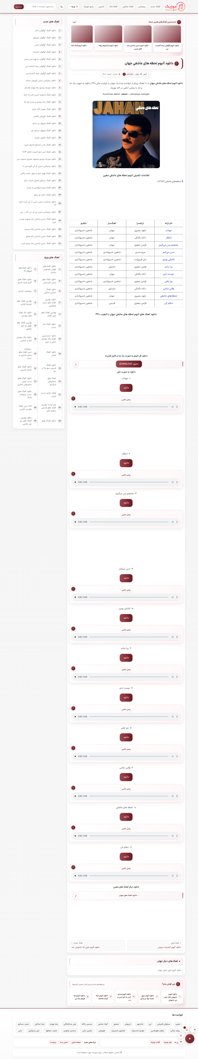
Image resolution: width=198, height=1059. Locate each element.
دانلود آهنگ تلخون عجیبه (45, 137)
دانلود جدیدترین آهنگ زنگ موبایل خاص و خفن (48, 339)
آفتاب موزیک (155, 1042)
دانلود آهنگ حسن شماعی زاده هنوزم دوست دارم (37, 221)
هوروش (102, 1030)
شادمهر (140, 1024)
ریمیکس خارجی (25, 291)
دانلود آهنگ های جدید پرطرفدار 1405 (25, 394)
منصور (116, 1024)
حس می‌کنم (169, 252)
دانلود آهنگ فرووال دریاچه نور (43, 130)
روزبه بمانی (175, 1030)
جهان (137, 74)
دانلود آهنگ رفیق (49, 420)
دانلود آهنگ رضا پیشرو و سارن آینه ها (40, 102)
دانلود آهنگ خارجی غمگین (50, 291)
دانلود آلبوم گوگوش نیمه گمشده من (41, 73)
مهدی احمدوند (137, 1030)
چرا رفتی (169, 281)
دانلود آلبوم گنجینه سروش (169, 947)
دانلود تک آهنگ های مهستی (25, 314)
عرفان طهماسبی (157, 1030)
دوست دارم (168, 274)
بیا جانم (169, 267)
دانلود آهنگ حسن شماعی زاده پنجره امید (38, 243)
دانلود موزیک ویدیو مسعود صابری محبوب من (36, 159)
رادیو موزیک (88, 6)
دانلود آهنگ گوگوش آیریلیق (44, 37)
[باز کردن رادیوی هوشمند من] (181, 1041)
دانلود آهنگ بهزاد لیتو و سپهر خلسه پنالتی (38, 173)
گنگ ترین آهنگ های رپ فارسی (25, 408)
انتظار (168, 238)
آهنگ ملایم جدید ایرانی (48, 395)
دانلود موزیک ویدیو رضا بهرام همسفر (40, 87)
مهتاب (169, 230)
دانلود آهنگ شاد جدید (49, 326)
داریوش (128, 1024)
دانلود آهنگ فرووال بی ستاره (44, 123)
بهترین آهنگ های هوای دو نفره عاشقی (24, 326)
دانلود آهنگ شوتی (51, 354)
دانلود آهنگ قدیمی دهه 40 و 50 (49, 368)
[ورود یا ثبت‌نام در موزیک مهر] (181, 1036)
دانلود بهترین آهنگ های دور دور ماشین (26, 421)
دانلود (126, 388)
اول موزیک (167, 1042)
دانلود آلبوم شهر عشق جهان (169, 970)
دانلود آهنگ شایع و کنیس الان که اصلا (40, 94)
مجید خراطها (51, 1030)
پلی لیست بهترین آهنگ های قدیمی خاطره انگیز (48, 407)
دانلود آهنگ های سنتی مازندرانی (49, 281)
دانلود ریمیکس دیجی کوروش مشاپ (41, 80)
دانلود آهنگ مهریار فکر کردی (44, 109)
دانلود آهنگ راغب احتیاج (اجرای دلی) (40, 144)
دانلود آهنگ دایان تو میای (45, 194)
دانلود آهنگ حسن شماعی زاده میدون (40, 229)
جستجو (19, 6)
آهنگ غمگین (128, 6)
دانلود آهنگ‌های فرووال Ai (25, 269)
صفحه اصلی (76, 1042)
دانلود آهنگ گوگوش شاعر (45, 30)
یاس (20, 1030)
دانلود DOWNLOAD (128, 364)
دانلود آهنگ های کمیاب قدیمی (25, 368)
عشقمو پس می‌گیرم (168, 245)
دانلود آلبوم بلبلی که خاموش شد (85, 947)
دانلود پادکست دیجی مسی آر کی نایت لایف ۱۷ (37, 203)
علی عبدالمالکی (70, 1024)
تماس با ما (64, 1042)
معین (178, 1024)
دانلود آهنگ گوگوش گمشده (44, 52)
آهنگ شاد (113, 6)
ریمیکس (141, 6)
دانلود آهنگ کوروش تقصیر (44, 116)
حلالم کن (168, 303)
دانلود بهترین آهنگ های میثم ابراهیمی (49, 302)
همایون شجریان (118, 1030)
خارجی (101, 6)
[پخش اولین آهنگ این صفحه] (189, 1038)
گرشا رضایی (103, 1024)
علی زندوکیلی (33, 1030)
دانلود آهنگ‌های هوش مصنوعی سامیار (49, 269)
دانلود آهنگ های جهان (128, 895)
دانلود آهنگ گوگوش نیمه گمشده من (40, 66)
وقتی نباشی (168, 289)
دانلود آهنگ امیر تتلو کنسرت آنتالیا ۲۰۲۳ (39, 152)
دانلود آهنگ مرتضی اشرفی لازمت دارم (40, 180)
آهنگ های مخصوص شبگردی (52, 381)
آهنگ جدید (155, 6)
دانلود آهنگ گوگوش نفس (45, 44)
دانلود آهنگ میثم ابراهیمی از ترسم (41, 187)
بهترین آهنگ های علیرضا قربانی (24, 303)
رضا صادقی (39, 1024)
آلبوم (74, 22)
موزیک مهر (175, 6)
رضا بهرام (54, 1024)
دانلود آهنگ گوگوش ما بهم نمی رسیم (40, 59)
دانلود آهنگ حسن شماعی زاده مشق (41, 236)
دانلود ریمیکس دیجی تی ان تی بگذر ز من (38, 212)
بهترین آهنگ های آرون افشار (48, 314)
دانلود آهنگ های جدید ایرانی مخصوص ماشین (24, 381)
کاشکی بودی (169, 259)
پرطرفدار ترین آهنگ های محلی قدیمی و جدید (25, 354)
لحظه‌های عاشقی (168, 296)
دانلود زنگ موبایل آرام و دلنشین (24, 339)
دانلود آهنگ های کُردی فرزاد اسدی (25, 281)
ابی (150, 1024)
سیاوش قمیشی (163, 1024)
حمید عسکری (23, 1024)
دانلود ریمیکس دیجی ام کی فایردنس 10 (39, 166)
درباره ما (53, 1042)
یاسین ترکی (87, 1030)
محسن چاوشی (69, 1030)
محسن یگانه (87, 1024)
